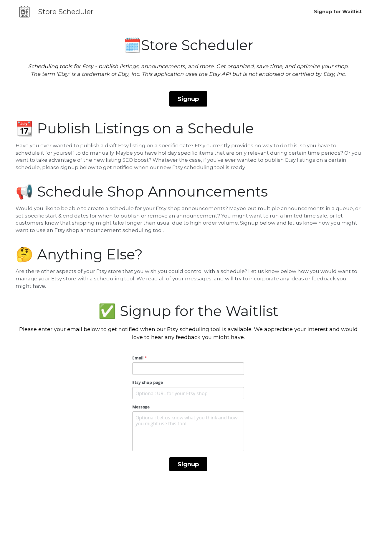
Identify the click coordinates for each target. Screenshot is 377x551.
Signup (188, 98)
